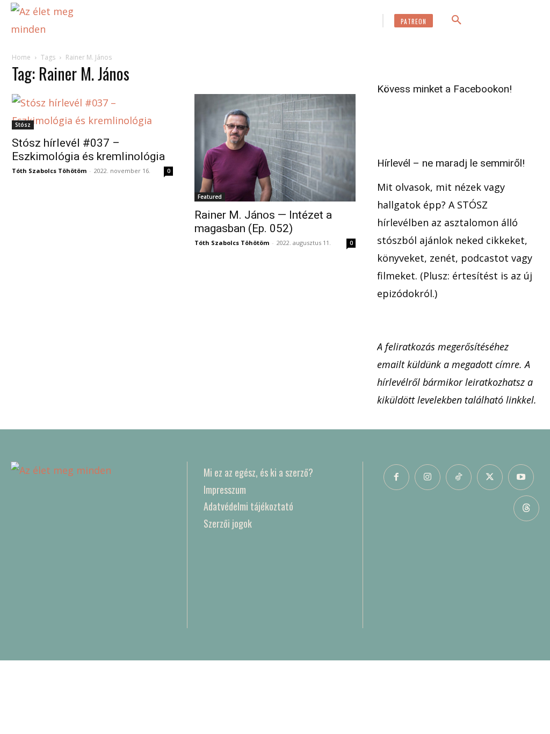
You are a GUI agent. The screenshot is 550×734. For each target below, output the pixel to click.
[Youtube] (521, 477)
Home (21, 57)
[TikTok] (459, 477)
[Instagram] (427, 477)
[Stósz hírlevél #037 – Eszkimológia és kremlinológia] (92, 111)
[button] (456, 20)
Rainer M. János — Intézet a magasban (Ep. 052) (263, 221)
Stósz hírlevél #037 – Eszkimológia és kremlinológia (88, 149)
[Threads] (526, 508)
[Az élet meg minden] (59, 20)
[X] (490, 477)
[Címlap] (91, 545)
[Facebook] (396, 477)
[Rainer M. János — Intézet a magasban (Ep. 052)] (275, 148)
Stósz (23, 124)
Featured (210, 196)
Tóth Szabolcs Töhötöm (49, 171)
